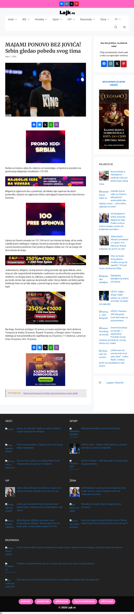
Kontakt (26, 601)
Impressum (62, 601)
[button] (124, 27)
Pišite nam (107, 601)
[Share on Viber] (56, 124)
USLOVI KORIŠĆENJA (84, 601)
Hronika (39, 19)
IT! (116, 19)
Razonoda (86, 19)
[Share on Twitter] (45, 124)
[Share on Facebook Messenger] (39, 124)
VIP (70, 19)
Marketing (43, 601)
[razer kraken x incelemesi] (67, 613)
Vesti (11, 19)
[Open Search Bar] (116, 27)
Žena (103, 19)
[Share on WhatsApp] (50, 124)
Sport (56, 19)
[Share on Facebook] (34, 124)
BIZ (24, 19)
